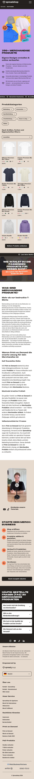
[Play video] (17, 485)
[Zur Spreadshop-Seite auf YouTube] (15, 641)
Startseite (3, 6)
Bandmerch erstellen (8, 757)
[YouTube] (5, 509)
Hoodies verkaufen (8, 745)
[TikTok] (9, 509)
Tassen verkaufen (8, 755)
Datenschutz (6, 719)
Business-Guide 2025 (9, 736)
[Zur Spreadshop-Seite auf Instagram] (10, 641)
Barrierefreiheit (7, 722)
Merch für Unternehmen (9, 703)
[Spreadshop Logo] (10, 2)
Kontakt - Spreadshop (9, 687)
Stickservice (6, 705)
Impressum (6, 717)
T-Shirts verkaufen (8, 747)
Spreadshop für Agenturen (10, 700)
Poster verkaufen (7, 750)
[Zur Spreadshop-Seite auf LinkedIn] (23, 641)
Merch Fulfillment (8, 708)
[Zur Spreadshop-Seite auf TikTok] (19, 641)
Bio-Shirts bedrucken (9, 752)
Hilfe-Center (6, 692)
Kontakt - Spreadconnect (10, 689)
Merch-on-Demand (8, 733)
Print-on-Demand (7, 731)
